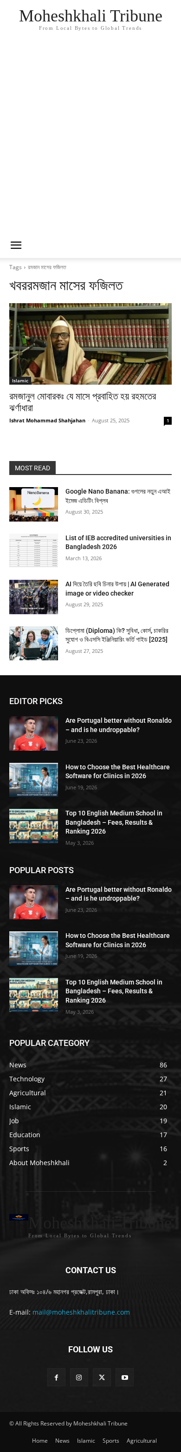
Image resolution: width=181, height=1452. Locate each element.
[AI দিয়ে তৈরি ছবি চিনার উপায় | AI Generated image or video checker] (33, 597)
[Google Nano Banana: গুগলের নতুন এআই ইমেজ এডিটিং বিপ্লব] (33, 504)
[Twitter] (102, 1377)
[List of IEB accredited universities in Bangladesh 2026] (33, 551)
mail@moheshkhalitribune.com (81, 1312)
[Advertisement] (90, 137)
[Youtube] (125, 1377)
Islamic (20, 380)
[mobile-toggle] (16, 245)
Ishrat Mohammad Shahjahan (47, 420)
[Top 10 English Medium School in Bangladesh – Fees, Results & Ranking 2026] (33, 826)
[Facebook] (56, 1377)
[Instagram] (79, 1377)
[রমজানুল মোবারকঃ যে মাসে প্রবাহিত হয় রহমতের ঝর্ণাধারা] (90, 344)
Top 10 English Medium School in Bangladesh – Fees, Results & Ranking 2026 (113, 822)
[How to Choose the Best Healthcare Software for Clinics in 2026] (33, 780)
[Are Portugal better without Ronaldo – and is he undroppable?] (33, 733)
